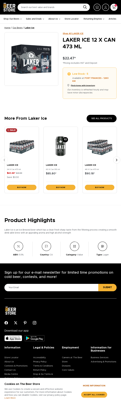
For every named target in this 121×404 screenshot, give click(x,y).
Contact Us (10, 370)
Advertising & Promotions (103, 362)
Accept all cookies (94, 395)
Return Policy (39, 370)
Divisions (66, 366)
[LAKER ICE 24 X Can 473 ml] (22, 144)
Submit (107, 287)
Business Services (99, 358)
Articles (112, 19)
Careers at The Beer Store (72, 360)
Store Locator (72, 19)
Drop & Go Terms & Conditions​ (43, 376)
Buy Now (21, 187)
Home (7, 28)
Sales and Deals (34, 19)
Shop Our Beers (11, 19)
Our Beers (18, 28)
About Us (53, 19)
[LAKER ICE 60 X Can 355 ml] (61, 144)
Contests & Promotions (16, 366)
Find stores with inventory (83, 85)
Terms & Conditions (43, 366)
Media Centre (11, 374)
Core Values (68, 370)
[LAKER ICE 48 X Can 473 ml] (99, 144)
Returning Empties (93, 19)
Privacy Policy (39, 362)
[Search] (84, 7)
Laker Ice (29, 28)
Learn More (10, 398)
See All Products (101, 118)
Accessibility (39, 358)
